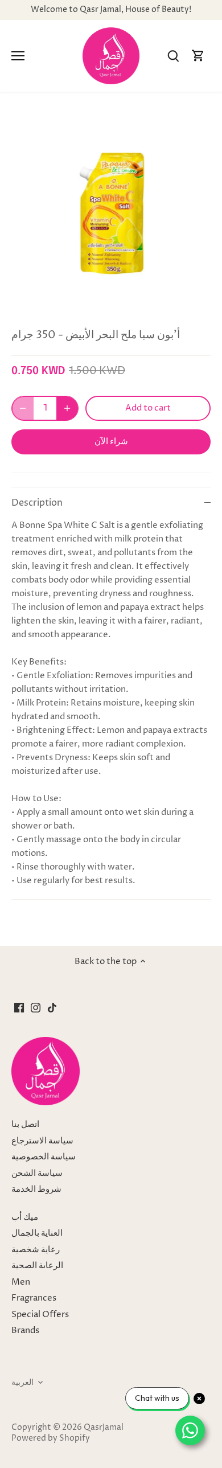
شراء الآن (111, 441)
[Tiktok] (52, 1008)
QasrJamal (104, 1427)
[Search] (173, 56)
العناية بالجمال (37, 1233)
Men (20, 1282)
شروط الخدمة (36, 1189)
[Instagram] (35, 1008)
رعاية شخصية (35, 1250)
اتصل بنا (25, 1124)
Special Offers (40, 1315)
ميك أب (24, 1217)
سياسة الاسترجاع (42, 1141)
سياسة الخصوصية (43, 1157)
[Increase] (67, 408)
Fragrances (33, 1298)
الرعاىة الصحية (37, 1266)
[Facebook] (19, 1008)
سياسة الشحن (37, 1173)
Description (37, 503)
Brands (25, 1330)
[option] (111, 213)
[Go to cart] (198, 56)
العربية (22, 1382)
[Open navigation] (17, 55)
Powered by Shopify (50, 1438)
